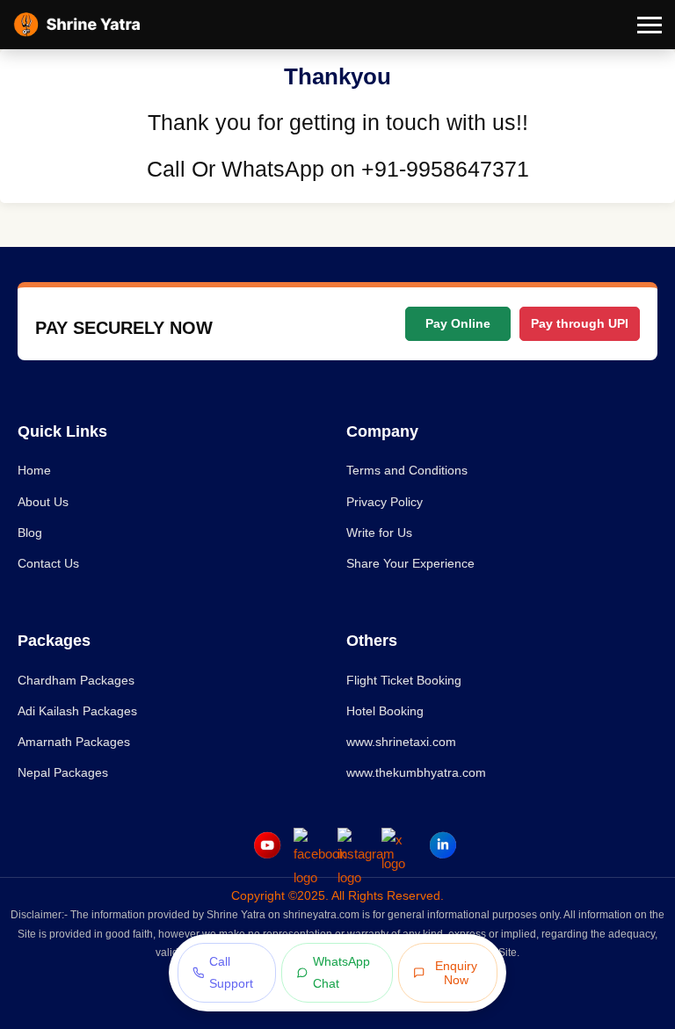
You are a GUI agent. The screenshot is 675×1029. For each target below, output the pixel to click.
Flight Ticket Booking (403, 680)
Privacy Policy (384, 502)
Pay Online (457, 323)
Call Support (231, 972)
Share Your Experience (410, 563)
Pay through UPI (579, 323)
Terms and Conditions (407, 470)
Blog (30, 532)
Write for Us (379, 532)
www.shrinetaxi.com (401, 742)
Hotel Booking (385, 711)
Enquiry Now (456, 973)
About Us (43, 502)
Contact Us (48, 563)
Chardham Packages (76, 680)
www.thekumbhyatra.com (416, 772)
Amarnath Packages (74, 742)
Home (34, 470)
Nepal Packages (63, 772)
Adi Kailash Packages (77, 711)
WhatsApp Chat (341, 972)
